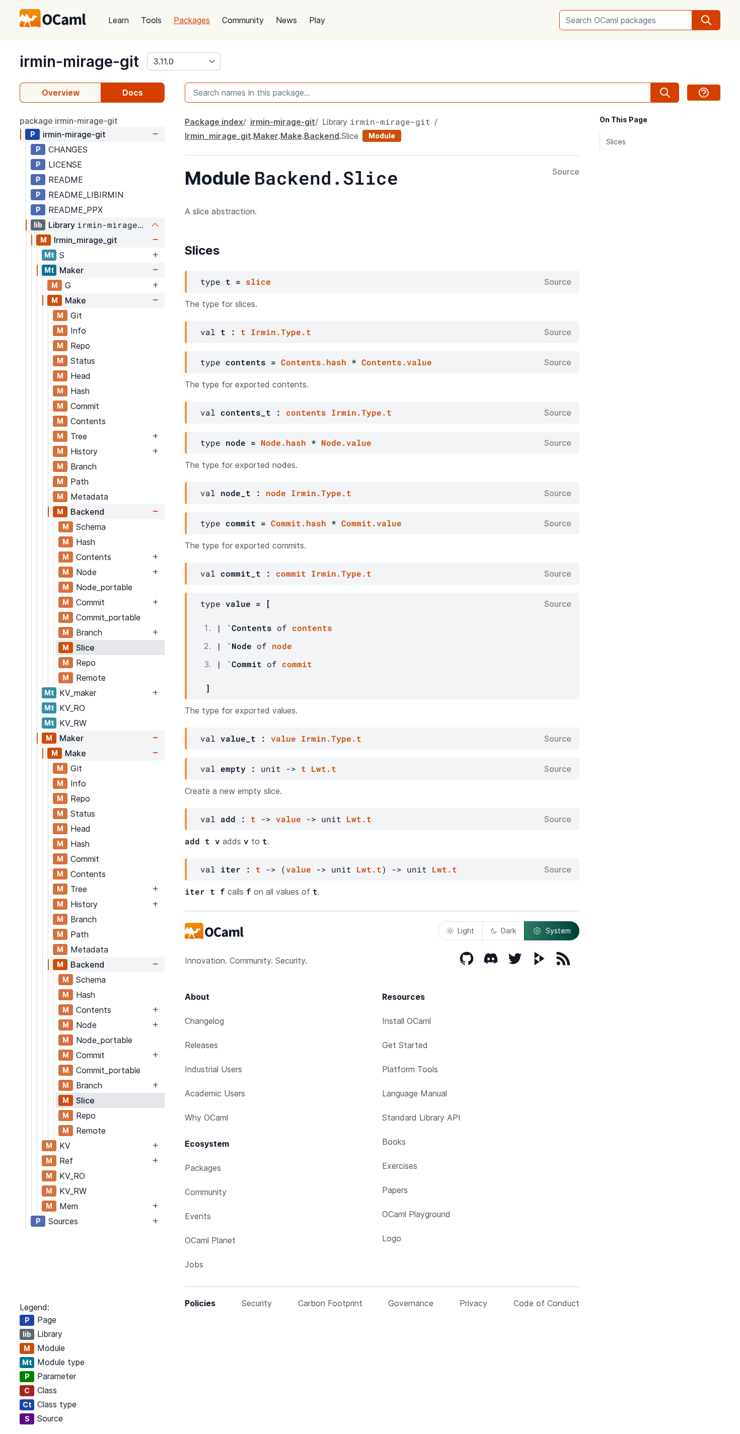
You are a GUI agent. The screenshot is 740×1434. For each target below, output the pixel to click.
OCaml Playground (416, 1214)
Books (394, 1142)
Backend (87, 512)
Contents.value (396, 362)
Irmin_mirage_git (85, 240)
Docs (132, 93)
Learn (118, 20)
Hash (80, 391)
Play (317, 20)
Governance (410, 1303)
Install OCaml (406, 1021)
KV (64, 1146)
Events (198, 1216)
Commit (84, 406)
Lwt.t (323, 768)
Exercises (399, 1166)
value (283, 738)
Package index (214, 122)
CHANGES (68, 149)
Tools (151, 20)
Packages (192, 20)
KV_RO (72, 708)
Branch (83, 466)
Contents (88, 421)
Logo (391, 1238)
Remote (91, 678)
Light (466, 930)
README (65, 180)
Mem (68, 1206)
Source (565, 172)
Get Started (405, 1045)
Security (257, 1303)
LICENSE (65, 165)
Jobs (194, 1264)
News (286, 20)
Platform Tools (410, 1069)
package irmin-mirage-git (69, 121)
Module (381, 135)
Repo (80, 346)
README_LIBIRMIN (85, 195)
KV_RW (73, 723)
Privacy (473, 1303)
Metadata (89, 497)
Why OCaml (206, 1117)
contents (306, 412)
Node (86, 572)
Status (82, 361)
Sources (63, 1221)
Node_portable (104, 587)
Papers (395, 1190)
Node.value (346, 442)
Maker (71, 270)
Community (243, 20)
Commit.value (371, 523)
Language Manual (414, 1093)
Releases (201, 1045)
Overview (61, 93)
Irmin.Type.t (281, 332)
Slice (85, 648)
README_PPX (75, 210)
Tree (78, 436)
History (84, 451)
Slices (616, 141)
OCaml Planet (210, 1240)
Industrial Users (213, 1069)
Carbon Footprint (330, 1303)
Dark (508, 930)
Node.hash (283, 442)
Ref (66, 1161)
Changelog (204, 1021)
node (276, 493)
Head (80, 376)
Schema (91, 527)
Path (79, 481)
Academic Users (215, 1093)
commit (291, 573)
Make (75, 300)
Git (76, 315)
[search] (706, 20)
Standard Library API (421, 1117)
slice (258, 281)
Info (78, 331)
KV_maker (77, 693)
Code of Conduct (546, 1303)
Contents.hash (313, 362)
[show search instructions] (703, 93)
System (558, 930)
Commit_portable (108, 617)
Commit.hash (298, 523)
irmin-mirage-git (79, 61)
